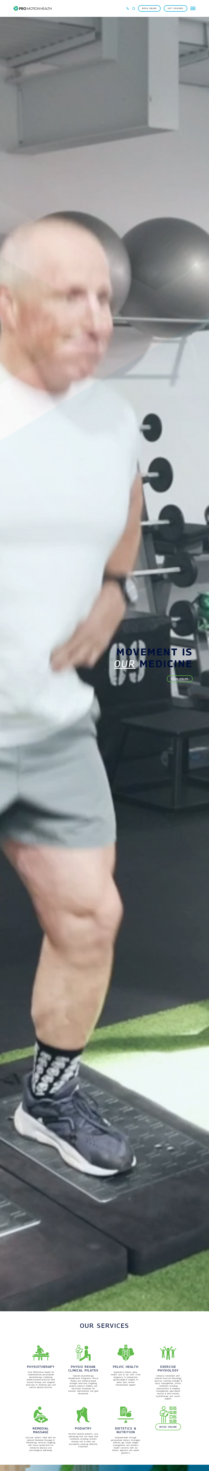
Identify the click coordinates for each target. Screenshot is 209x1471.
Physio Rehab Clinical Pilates (83, 1368)
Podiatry (83, 1428)
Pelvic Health (125, 1367)
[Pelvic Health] (125, 1353)
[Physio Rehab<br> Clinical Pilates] (83, 1353)
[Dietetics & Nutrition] (125, 1414)
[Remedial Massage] (40, 1414)
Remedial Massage (41, 1430)
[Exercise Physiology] (168, 1353)
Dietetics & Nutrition (125, 1430)
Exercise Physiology (168, 1368)
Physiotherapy (41, 1367)
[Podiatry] (83, 1414)
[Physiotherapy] (40, 1353)
